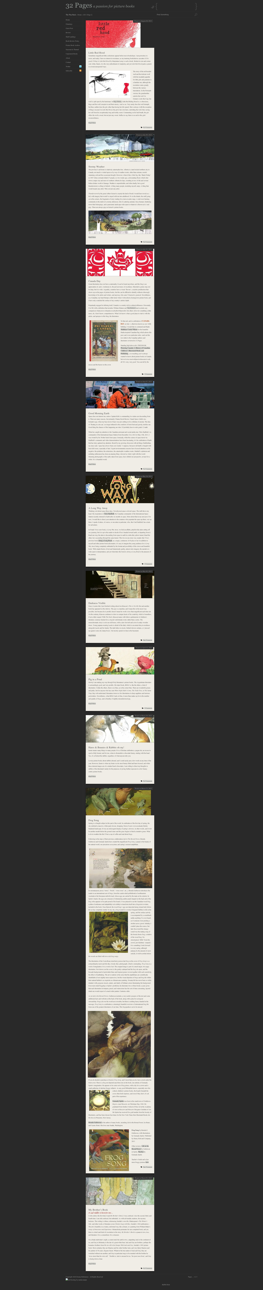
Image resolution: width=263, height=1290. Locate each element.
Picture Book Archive (73, 45)
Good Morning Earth (98, 413)
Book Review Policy (72, 41)
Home (80, 15)
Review (68, 32)
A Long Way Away (98, 508)
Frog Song (93, 820)
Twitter (68, 66)
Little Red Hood (96, 52)
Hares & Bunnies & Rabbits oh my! (106, 747)
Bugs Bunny (117, 101)
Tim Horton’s (131, 308)
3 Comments (148, 708)
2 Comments (148, 374)
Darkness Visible (96, 603)
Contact (68, 62)
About (68, 58)
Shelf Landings (71, 37)
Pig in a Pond (95, 679)
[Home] (100, 8)
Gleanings (69, 24)
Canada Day (94, 281)
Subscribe (69, 71)
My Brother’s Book (98, 1209)
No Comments (147, 127)
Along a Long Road (105, 540)
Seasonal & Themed (72, 49)
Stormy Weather (96, 166)
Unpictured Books (72, 54)
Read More (92, 123)
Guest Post (69, 28)
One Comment (147, 640)
